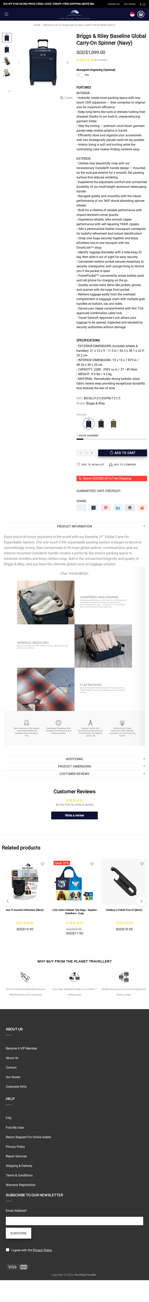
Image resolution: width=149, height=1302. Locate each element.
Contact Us (114, 4)
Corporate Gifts (16, 1086)
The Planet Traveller (74, 14)
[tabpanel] (25, 899)
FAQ (8, 1118)
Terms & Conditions (19, 1175)
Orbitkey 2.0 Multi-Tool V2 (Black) (124, 909)
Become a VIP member (21, 1048)
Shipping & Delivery (19, 1166)
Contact (11, 1067)
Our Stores (130, 4)
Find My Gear (15, 1127)
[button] (84, 60)
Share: (81, 501)
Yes (87, 74)
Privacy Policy (15, 1147)
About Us (12, 1058)
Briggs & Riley (95, 403)
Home (36, 25)
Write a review (74, 815)
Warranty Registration (21, 1185)
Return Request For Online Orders (28, 1137)
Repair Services (16, 1156)
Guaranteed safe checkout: (98, 491)
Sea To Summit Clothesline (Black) (25, 909)
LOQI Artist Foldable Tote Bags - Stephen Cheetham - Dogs (74, 911)
